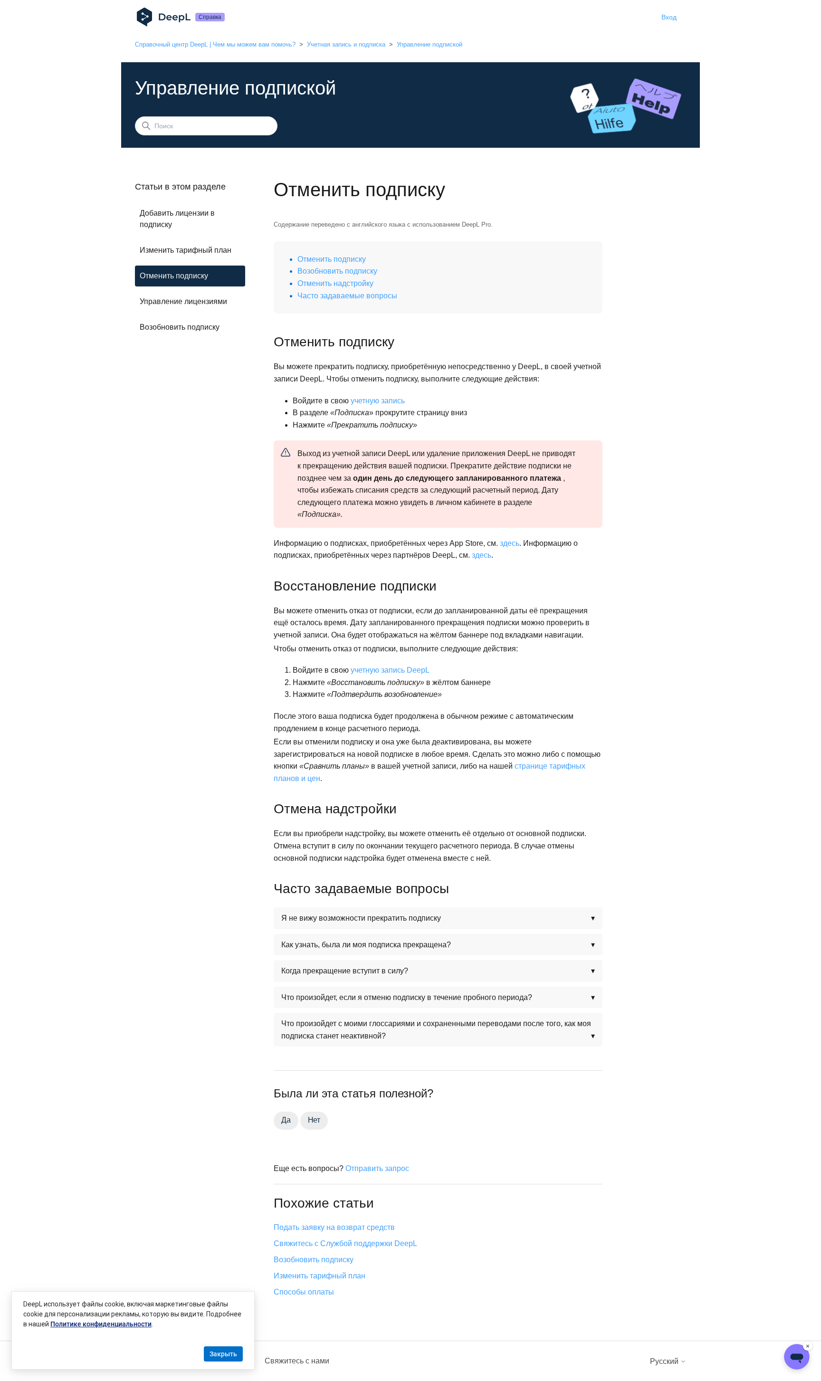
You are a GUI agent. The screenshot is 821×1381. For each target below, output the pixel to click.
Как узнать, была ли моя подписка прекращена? (367, 945)
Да (286, 1120)
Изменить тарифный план (185, 250)
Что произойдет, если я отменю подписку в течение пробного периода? (406, 997)
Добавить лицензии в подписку (177, 219)
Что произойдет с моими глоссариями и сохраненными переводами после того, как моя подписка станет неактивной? (436, 1029)
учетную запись (378, 401)
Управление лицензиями (183, 301)
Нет (314, 1120)
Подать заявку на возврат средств (334, 1227)
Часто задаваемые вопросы (347, 296)
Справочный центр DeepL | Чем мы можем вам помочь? (215, 44)
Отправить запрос (377, 1168)
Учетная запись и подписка (346, 44)
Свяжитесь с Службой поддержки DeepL (345, 1243)
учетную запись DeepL (390, 670)
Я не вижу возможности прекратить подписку (361, 918)
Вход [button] (669, 17)
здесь (509, 543)
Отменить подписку (174, 276)
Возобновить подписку (180, 327)
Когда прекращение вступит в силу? (344, 971)
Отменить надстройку (335, 283)
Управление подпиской (429, 44)
